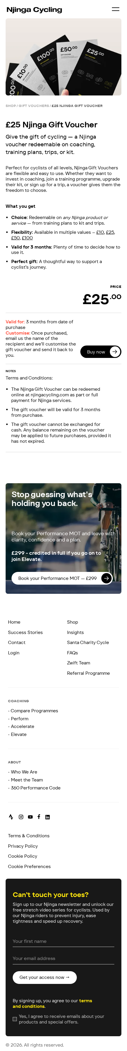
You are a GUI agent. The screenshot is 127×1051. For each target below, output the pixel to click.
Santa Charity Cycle (88, 642)
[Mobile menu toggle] (115, 9)
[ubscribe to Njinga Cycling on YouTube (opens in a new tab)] (30, 817)
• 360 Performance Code (34, 788)
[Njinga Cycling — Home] (34, 9)
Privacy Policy (23, 846)
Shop (72, 622)
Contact (16, 642)
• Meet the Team (25, 780)
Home (14, 622)
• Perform (18, 718)
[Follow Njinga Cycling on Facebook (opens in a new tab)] (39, 817)
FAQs (72, 653)
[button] (62, 578)
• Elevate (17, 734)
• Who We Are (22, 772)
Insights (75, 632)
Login (13, 653)
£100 (27, 238)
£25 (110, 232)
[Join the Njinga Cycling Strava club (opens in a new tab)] (11, 817)
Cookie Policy (22, 856)
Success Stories (25, 632)
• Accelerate (21, 726)
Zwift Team (78, 663)
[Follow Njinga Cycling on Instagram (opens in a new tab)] (21, 817)
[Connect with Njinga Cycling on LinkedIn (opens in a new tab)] (47, 817)
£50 (15, 238)
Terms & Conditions (29, 835)
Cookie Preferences (29, 866)
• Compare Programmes (33, 710)
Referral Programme (88, 673)
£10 (100, 232)
